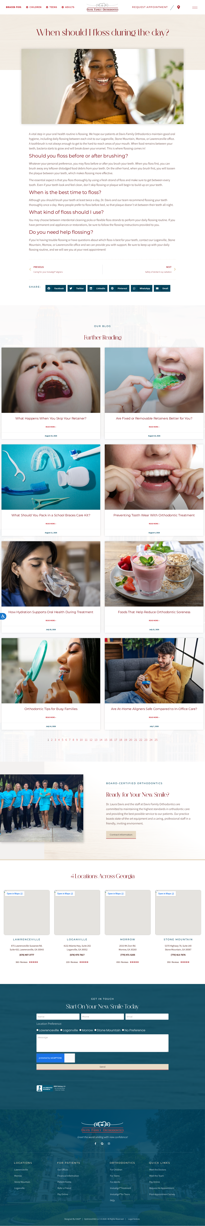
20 (130, 740)
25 (156, 740)
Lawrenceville (27, 939)
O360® (78, 1219)
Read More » (51, 427)
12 (91, 740)
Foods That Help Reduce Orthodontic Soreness (154, 612)
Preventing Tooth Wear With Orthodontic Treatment (154, 515)
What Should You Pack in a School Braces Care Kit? (50, 515)
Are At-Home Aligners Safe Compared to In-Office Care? (154, 709)
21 (135, 740)
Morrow (127, 939)
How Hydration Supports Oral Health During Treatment (50, 612)
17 (115, 740)
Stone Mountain (178, 939)
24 (150, 740)
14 (100, 740)
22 (140, 740)
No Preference (135, 1030)
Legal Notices (134, 1219)
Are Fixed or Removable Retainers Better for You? (154, 418)
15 (105, 740)
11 (86, 740)
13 (96, 740)
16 (110, 740)
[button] (55, 288)
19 (125, 740)
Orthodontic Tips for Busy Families (50, 709)
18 (120, 740)
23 (145, 740)
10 (81, 740)
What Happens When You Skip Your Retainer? (50, 418)
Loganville (77, 939)
